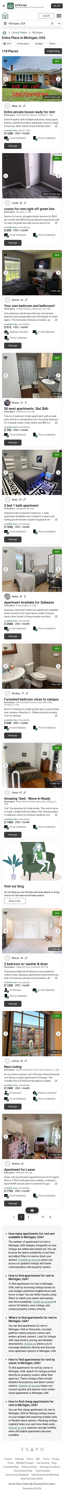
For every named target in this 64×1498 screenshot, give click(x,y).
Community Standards (17, 1474)
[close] (3, 5)
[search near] (5, 23)
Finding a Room (29, 1467)
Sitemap (19, 1459)
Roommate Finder (23, 1470)
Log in (46, 15)
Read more (15, 901)
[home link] (5, 16)
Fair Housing (43, 1463)
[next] (58, 23)
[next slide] (56, 79)
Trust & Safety (42, 1470)
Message (13, 146)
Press (11, 1463)
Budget (39, 43)
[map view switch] (32, 1210)
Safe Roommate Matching (45, 1474)
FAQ (38, 1459)
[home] (5, 32)
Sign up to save (17, 1427)
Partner (8, 1459)
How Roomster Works (32, 1478)
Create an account (43, 1301)
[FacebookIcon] (22, 1450)
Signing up (30, 1343)
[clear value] (52, 23)
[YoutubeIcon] (32, 1450)
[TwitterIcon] (27, 1450)
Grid (9, 43)
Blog (54, 1463)
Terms (29, 1459)
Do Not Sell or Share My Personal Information (32, 1484)
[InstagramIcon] (41, 1450)
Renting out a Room (50, 1467)
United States (19, 32)
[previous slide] (8, 79)
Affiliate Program (25, 1463)
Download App (11, 1467)
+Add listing (53, 51)
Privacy (56, 1459)
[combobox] (29, 23)
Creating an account (29, 1259)
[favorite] (5, 61)
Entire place (23, 43)
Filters (52, 43)
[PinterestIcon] (36, 1450)
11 (43, 1217)
